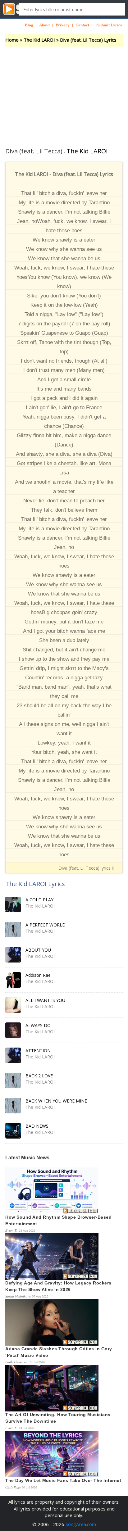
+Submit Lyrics (108, 25)
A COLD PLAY (39, 900)
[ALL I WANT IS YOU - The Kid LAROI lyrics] (13, 1005)
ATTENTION (38, 1050)
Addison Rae (38, 975)
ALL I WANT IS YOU (45, 1000)
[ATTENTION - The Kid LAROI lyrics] (13, 1055)
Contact (82, 25)
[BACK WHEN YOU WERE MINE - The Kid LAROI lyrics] (13, 1105)
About (44, 25)
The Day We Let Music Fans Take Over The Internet (63, 1480)
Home (12, 40)
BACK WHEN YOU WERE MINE (56, 1101)
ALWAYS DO (38, 1025)
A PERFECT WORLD (45, 925)
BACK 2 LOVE (39, 1076)
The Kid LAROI (39, 40)
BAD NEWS (36, 1126)
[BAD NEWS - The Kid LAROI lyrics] (13, 1131)
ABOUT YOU (38, 950)
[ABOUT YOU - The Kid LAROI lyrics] (13, 955)
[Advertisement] (64, 93)
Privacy (63, 25)
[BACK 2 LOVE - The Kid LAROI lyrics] (13, 1080)
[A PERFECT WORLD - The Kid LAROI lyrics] (13, 929)
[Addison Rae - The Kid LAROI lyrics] (13, 980)
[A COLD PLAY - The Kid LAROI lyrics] (13, 904)
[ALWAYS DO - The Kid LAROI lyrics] (13, 1030)
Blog (29, 25)
